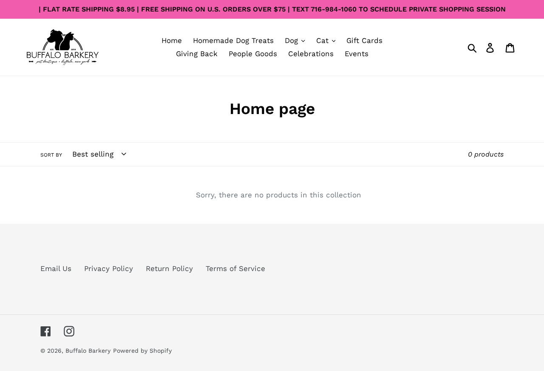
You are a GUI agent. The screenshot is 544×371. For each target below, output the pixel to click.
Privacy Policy (108, 268)
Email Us (55, 268)
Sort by (51, 155)
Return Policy (169, 268)
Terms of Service (235, 268)
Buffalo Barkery (87, 350)
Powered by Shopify (142, 350)
